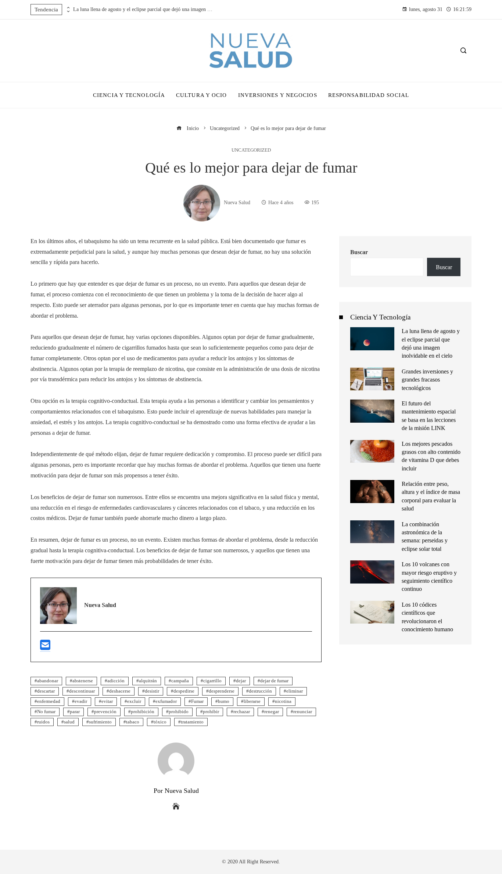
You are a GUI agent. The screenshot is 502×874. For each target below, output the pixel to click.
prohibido (179, 711)
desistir (152, 691)
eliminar (294, 691)
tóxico (160, 722)
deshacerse (119, 691)
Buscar (359, 252)
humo (223, 701)
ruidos (43, 722)
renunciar (302, 711)
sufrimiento (100, 722)
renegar (271, 711)
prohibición (142, 711)
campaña (180, 680)
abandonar (47, 680)
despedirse (183, 691)
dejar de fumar (274, 680)
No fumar (46, 711)
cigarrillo (212, 680)
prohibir (211, 711)
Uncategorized (251, 150)
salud (69, 722)
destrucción (260, 691)
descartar (46, 691)
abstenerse (82, 680)
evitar (107, 701)
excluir (134, 701)
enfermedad (48, 701)
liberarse (252, 701)
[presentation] (67, 8)
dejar (241, 680)
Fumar (197, 701)
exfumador (166, 701)
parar (75, 711)
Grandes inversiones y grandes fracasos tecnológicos (427, 379)
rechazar (241, 711)
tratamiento (192, 722)
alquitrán (148, 680)
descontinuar (82, 691)
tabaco (132, 722)
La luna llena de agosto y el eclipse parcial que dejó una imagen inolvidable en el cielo (143, 9)
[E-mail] (45, 648)
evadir (81, 701)
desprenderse (221, 691)
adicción (116, 680)
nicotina (283, 701)
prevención (105, 711)
